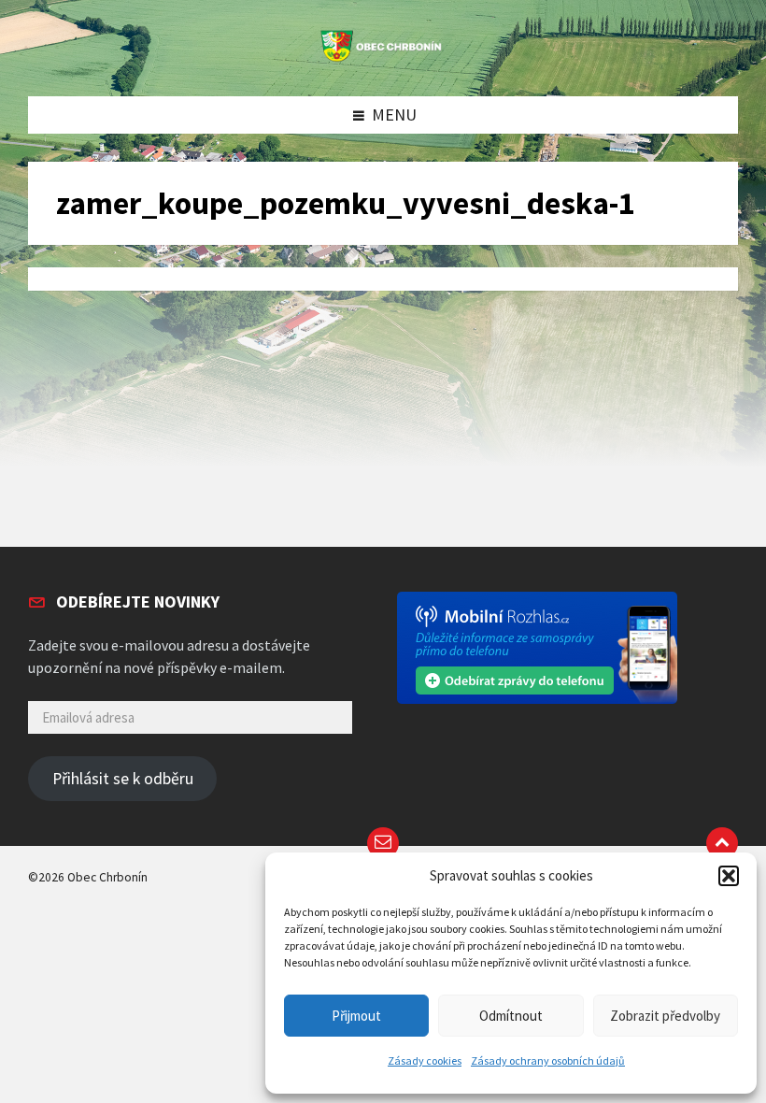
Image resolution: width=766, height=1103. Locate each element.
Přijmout (356, 1015)
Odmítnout (511, 1015)
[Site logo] (383, 58)
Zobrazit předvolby (665, 1015)
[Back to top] (722, 843)
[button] (728, 876)
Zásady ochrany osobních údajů (548, 1060)
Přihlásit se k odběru (122, 778)
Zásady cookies (424, 1060)
